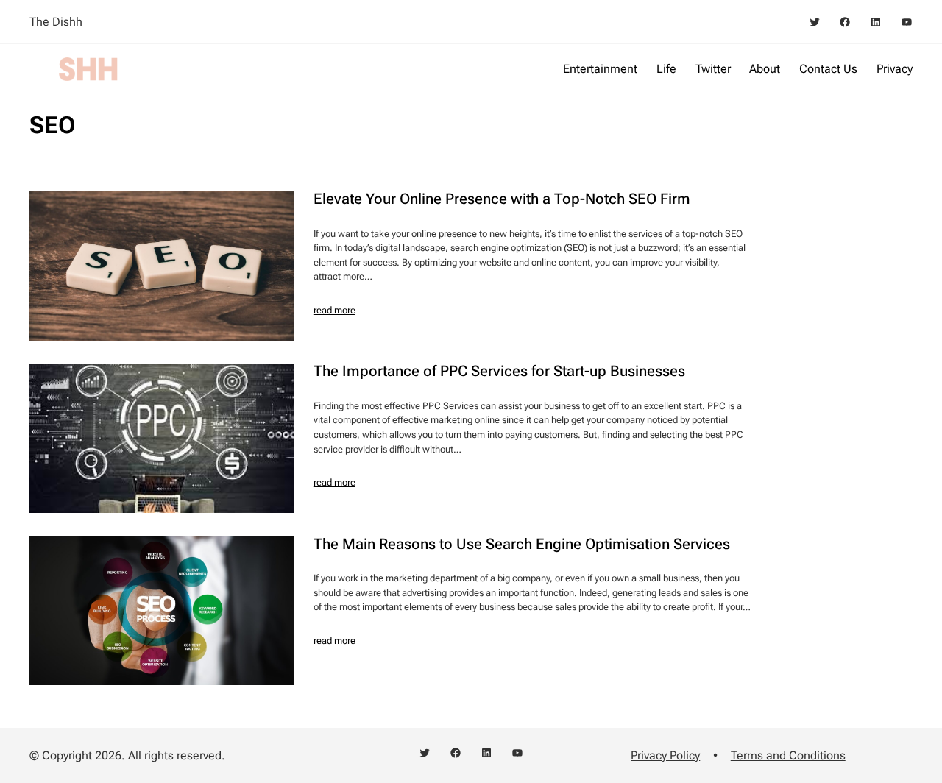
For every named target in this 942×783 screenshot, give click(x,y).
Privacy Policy (665, 755)
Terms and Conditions (788, 755)
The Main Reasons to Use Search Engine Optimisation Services (522, 544)
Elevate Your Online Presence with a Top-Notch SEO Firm (502, 199)
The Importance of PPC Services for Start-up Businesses (499, 372)
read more (334, 310)
